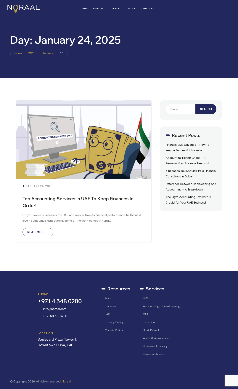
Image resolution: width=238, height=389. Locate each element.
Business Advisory (155, 346)
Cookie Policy (114, 330)
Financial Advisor (154, 354)
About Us (98, 8)
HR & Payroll (151, 330)
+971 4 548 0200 (60, 301)
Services (115, 8)
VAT (145, 314)
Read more (36, 232)
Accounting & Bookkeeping (161, 306)
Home (85, 8)
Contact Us (147, 8)
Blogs (132, 8)
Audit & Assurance (156, 338)
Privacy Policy (114, 322)
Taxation (149, 322)
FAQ (107, 314)
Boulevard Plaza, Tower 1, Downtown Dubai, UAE (57, 342)
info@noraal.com (54, 309)
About (109, 298)
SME (146, 298)
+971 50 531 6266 (55, 316)
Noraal (66, 381)
